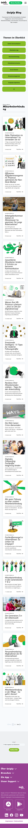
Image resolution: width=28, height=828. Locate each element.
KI (14, 89)
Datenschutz (18, 821)
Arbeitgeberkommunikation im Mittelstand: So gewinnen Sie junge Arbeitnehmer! (14, 220)
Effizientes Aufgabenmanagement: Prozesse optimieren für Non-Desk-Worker (14, 177)
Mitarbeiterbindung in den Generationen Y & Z (14, 579)
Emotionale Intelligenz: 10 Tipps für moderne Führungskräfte (14, 345)
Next (18, 724)
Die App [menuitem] (5, 777)
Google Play (19, 809)
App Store (8, 809)
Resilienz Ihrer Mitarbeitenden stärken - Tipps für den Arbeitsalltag (13, 386)
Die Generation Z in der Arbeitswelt (13, 616)
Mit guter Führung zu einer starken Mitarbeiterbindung (13, 501)
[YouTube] (21, 815)
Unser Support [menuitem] (8, 782)
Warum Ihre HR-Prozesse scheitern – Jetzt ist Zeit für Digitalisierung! (13, 305)
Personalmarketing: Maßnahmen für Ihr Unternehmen (13, 653)
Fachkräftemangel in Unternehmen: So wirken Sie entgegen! (14, 540)
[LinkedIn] (6, 815)
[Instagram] (16, 815)
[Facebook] (11, 815)
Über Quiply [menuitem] (7, 769)
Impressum (9, 821)
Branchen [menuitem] (6, 773)
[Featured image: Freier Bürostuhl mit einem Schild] (14, 526)
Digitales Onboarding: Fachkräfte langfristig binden (12, 462)
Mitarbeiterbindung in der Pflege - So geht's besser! (13, 691)
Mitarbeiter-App (14, 50)
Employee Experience (14, 82)
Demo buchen (16, 3)
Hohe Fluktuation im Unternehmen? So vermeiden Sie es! (14, 137)
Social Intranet (14, 69)
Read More (19, 149)
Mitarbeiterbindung (14, 56)
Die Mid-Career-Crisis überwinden (12, 424)
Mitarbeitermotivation (14, 63)
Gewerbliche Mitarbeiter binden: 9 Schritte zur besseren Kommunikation (13, 264)
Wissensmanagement (14, 76)
